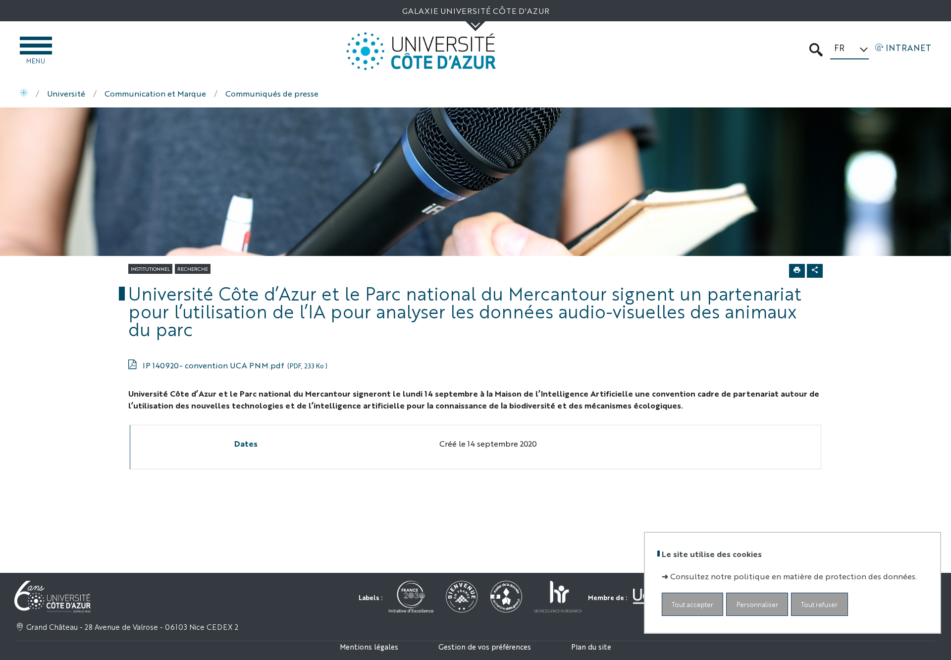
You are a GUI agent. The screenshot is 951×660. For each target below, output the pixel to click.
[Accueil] (24, 94)
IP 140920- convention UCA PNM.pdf (235, 365)
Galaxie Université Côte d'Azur (475, 10)
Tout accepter (692, 604)
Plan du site (591, 646)
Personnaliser (757, 604)
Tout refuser (819, 604)
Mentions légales (369, 646)
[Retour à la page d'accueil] (421, 51)
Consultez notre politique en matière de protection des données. (793, 576)
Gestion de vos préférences (484, 646)
